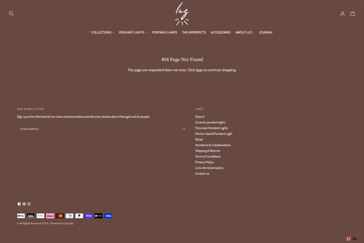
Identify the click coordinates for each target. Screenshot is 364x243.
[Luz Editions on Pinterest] (24, 204)
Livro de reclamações (209, 168)
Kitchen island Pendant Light (213, 134)
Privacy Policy (204, 162)
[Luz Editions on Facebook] (19, 204)
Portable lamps (164, 32)
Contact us (202, 173)
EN (355, 239)
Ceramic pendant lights (210, 122)
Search (200, 117)
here (199, 70)
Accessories (221, 32)
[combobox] (351, 239)
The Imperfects (194, 32)
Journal (266, 32)
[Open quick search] (91, 13)
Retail (199, 139)
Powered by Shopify (62, 223)
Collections (101, 32)
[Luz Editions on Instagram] (29, 204)
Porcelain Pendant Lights (211, 128)
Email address (29, 124)
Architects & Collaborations (213, 145)
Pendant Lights (131, 32)
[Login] (342, 13)
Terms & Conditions (208, 156)
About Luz (244, 32)
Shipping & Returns (207, 151)
